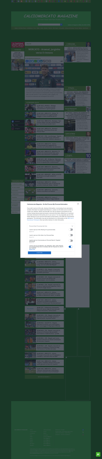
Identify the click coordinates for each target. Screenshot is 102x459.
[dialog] (51, 229)
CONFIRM (39, 252)
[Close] (78, 204)
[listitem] (51, 226)
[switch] (71, 230)
